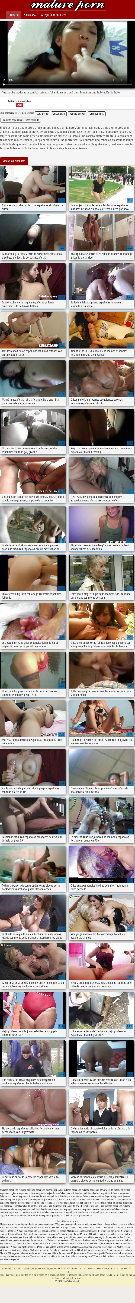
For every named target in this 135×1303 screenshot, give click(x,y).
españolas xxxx (111, 1199)
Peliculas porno (44, 1237)
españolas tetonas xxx (79, 1199)
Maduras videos (58, 1230)
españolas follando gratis (60, 1196)
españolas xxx (97, 1199)
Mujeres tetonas (79, 1253)
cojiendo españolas (54, 1189)
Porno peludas (29, 1237)
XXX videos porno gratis (66, 1224)
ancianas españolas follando (13, 1189)
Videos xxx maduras (117, 1227)
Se (51, 1250)
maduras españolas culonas (44, 1212)
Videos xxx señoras (96, 1243)
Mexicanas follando (20, 1250)
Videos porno (89, 1227)
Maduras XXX (86, 1234)
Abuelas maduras (88, 1246)
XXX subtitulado (100, 1256)
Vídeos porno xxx (39, 1240)
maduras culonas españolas (60, 1209)
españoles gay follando (33, 1202)
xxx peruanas (44, 1230)
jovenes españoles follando (34, 1209)
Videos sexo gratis (60, 1237)
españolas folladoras (91, 1193)
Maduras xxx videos (46, 1246)
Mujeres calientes (19, 1253)
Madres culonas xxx (87, 1224)
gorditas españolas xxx (41, 1205)
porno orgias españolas (82, 1215)
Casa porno (42, 113)
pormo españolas (44, 1215)
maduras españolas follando (70, 1212)
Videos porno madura (121, 1234)
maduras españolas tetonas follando (20, 119)
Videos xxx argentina (40, 1256)
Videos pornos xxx (78, 1237)
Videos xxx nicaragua (59, 1227)
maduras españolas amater (87, 1209)
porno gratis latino (61, 1215)
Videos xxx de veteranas (58, 1240)
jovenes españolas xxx (10, 1209)
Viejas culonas (103, 1224)
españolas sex (61, 1199)
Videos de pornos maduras (111, 1240)
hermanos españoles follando (67, 1205)
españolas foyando (103, 1196)
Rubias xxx (92, 1230)
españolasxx (125, 1199)
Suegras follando (8, 1234)
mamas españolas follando (22, 1215)
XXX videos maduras (20, 1256)
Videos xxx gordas (102, 1234)
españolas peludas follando (21, 1199)
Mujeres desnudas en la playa (14, 1224)
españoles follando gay (11, 1202)
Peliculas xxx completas (109, 1230)
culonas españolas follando (76, 1189)
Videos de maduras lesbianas (47, 1243)
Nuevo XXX (30, 15)
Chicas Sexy (59, 113)
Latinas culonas (90, 1240)
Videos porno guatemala (68, 1246)
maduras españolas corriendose (15, 1212)
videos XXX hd (76, 1250)
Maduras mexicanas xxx (40, 1253)
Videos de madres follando (119, 1250)
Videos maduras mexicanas (45, 1234)
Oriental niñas (97, 113)
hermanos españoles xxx (92, 1205)
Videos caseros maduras (95, 1250)
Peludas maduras (61, 1250)
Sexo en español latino (68, 1234)
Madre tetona (123, 1246)
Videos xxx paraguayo (81, 1256)
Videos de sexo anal (61, 1253)
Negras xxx (126, 1230)
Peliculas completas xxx (11, 1237)
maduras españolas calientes (114, 1209)
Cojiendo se (5, 1246)
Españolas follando (67, 6)
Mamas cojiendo (11, 1259)
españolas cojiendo (28, 1193)
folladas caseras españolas (57, 1202)
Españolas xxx (16, 1227)
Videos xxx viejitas (96, 1237)
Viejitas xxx (5, 1250)
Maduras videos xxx (106, 1246)
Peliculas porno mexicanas (41, 1224)
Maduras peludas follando (118, 1243)
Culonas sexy (76, 1227)
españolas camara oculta (101, 1189)
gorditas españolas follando (17, 1205)
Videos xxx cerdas (115, 1237)
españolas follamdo (110, 1193)
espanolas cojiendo (46, 1193)
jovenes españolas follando (117, 1205)
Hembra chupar (77, 113)
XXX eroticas (76, 1240)
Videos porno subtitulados (36, 1227)
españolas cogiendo (9, 1193)
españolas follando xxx (83, 1196)
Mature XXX (5, 1253)
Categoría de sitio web (53, 15)
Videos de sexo (112, 1253)
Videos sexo (101, 1227)
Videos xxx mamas (116, 1256)
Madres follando (24, 1234)
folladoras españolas (79, 1202)
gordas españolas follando (102, 1202)
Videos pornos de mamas (18, 1240)
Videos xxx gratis (119, 1224)
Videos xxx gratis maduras (24, 1246)
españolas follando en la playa (33, 1196)
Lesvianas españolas (23, 1243)
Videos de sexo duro (61, 1256)
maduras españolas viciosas (97, 1212)
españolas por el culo (44, 1199)
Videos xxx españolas (27, 1230)
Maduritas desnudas (39, 1250)
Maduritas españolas (77, 1230)
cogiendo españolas (36, 1189)
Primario (14, 15)
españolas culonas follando (68, 1193)
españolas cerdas (122, 1189)
